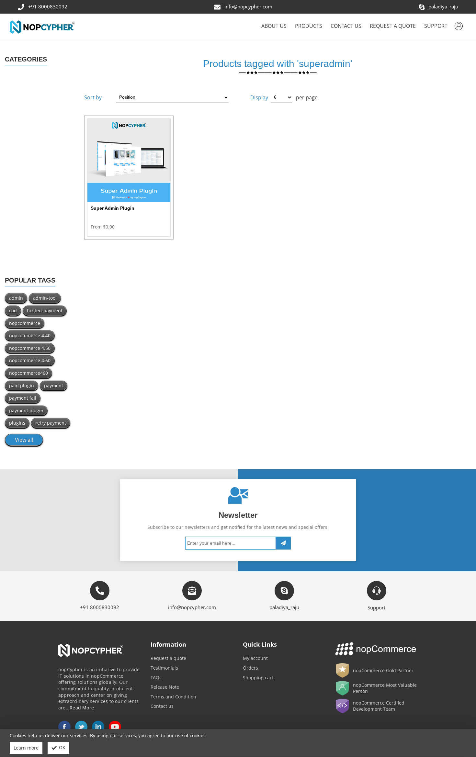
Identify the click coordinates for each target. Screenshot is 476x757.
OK (62, 747)
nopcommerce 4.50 (30, 348)
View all (24, 439)
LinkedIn (98, 727)
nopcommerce (24, 323)
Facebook (64, 727)
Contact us (162, 706)
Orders (250, 668)
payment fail (22, 398)
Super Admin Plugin (112, 208)
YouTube (115, 727)
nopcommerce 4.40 (30, 335)
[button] (308, 26)
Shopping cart (258, 677)
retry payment (50, 423)
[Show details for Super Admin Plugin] (128, 160)
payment (53, 386)
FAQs (156, 677)
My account (255, 658)
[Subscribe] (283, 543)
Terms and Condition (173, 697)
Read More (82, 708)
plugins (17, 423)
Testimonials (164, 668)
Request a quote (168, 658)
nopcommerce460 (28, 373)
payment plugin (26, 410)
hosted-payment (44, 310)
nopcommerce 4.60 (30, 360)
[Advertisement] (39, 174)
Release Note (165, 687)
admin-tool (45, 298)
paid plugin (21, 386)
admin (16, 298)
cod (13, 310)
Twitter (81, 727)
